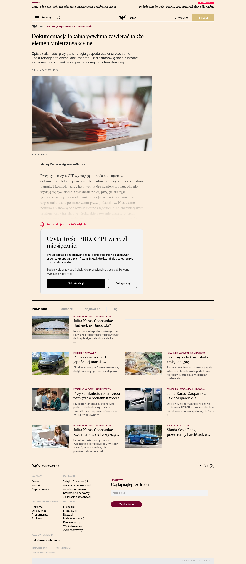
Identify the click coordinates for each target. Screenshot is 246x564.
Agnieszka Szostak (74, 164)
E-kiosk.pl (69, 506)
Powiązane (40, 309)
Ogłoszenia (39, 510)
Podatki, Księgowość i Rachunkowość (70, 26)
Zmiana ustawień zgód (77, 485)
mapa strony (39, 548)
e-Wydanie (181, 17)
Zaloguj (203, 17)
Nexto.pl (68, 514)
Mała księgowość (73, 518)
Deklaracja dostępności (77, 496)
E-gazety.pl (70, 510)
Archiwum (38, 518)
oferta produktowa (43, 553)
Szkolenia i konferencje (46, 540)
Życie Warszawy (73, 530)
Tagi (115, 309)
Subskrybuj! (76, 283)
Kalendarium (63, 548)
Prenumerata (40, 514)
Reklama (37, 506)
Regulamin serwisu (74, 489)
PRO (133, 18)
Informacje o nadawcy (76, 493)
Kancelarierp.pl (72, 522)
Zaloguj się (122, 283)
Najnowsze (92, 309)
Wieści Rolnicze (72, 526)
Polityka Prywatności (75, 481)
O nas (35, 481)
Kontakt (36, 485)
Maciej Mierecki (50, 164)
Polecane (66, 309)
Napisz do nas (40, 489)
